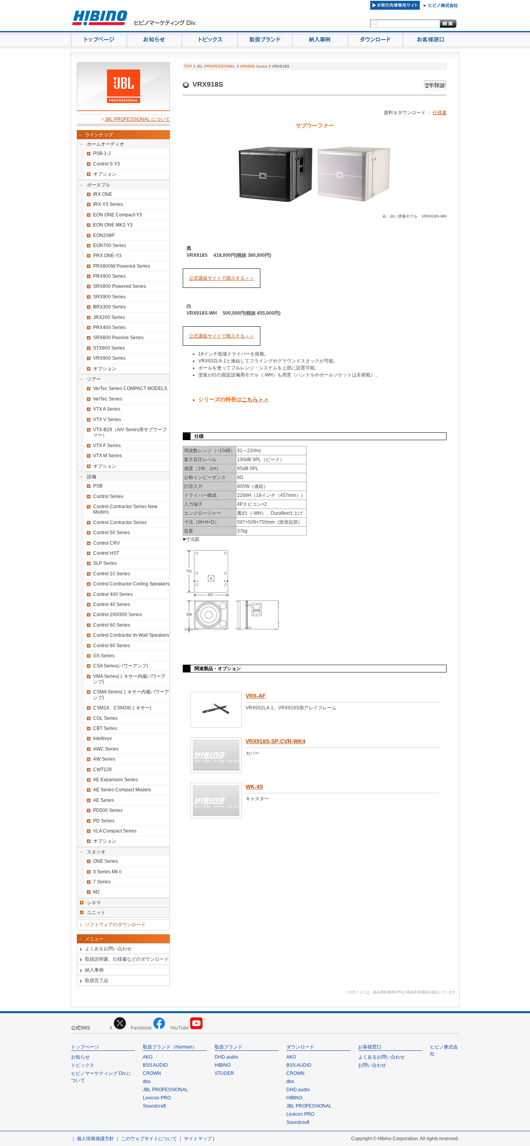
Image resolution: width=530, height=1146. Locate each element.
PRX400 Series (109, 327)
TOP (188, 66)
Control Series (108, 496)
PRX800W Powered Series (121, 266)
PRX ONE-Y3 (107, 255)
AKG (147, 1057)
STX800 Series (109, 348)
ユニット (96, 912)
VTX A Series (106, 409)
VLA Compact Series (115, 831)
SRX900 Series (109, 297)
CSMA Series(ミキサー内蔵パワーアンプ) (131, 694)
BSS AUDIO (155, 1065)
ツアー (94, 379)
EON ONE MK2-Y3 (113, 225)
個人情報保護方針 (95, 1138)
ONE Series (105, 861)
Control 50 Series (111, 532)
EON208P (103, 235)
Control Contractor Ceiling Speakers (131, 584)
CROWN (152, 1073)
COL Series (105, 718)
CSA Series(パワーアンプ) (120, 666)
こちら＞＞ (255, 399)
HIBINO (222, 1065)
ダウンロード (300, 1047)
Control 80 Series (111, 645)
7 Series (102, 882)
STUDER (224, 1073)
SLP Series (105, 563)
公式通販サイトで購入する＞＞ (221, 278)
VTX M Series (107, 455)
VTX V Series (107, 419)
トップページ (85, 1047)
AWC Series (106, 749)
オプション (104, 174)
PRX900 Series (109, 276)
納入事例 (94, 970)
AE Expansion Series (115, 779)
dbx (147, 1081)
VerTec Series (107, 399)
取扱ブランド (228, 1047)
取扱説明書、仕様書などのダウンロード (127, 959)
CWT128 (102, 769)
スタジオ (96, 852)
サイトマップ (198, 1138)
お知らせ (80, 1057)
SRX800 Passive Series (118, 337)
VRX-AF (256, 696)
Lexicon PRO (157, 1098)
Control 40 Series (111, 604)
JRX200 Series (109, 317)
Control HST (106, 553)
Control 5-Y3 (106, 164)
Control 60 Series (111, 625)
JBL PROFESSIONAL (216, 66)
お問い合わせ (372, 1065)
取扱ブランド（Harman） (170, 1047)
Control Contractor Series (120, 522)
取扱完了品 (96, 980)
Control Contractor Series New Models (125, 509)
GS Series (103, 655)
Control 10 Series (111, 573)
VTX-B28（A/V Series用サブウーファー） (130, 432)
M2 (96, 892)
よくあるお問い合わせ (108, 948)
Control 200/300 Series (117, 614)
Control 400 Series (113, 594)
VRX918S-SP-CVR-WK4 (275, 741)
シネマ (94, 903)
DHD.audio (226, 1057)
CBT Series (105, 728)
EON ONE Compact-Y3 (117, 215)
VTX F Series (107, 445)
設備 (91, 476)
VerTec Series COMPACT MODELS (130, 388)
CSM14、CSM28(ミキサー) (122, 708)
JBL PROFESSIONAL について (137, 119)
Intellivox (102, 738)
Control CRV (106, 543)
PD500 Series (108, 810)
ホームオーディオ (105, 144)
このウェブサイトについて (149, 1138)
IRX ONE (102, 194)
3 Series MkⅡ (108, 871)
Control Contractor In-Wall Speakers (131, 635)
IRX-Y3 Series (108, 204)
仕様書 (440, 112)
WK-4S (254, 787)
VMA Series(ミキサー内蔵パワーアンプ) (129, 679)
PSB (97, 486)
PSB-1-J (102, 153)
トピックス (82, 1065)
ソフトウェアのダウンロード (115, 924)
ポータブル (98, 185)
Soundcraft (154, 1106)
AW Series (104, 759)
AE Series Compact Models (122, 789)
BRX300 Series (109, 307)
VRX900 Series (109, 358)
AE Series (103, 800)
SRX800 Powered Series (119, 286)
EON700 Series (109, 245)
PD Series (103, 821)
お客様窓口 (369, 1047)
